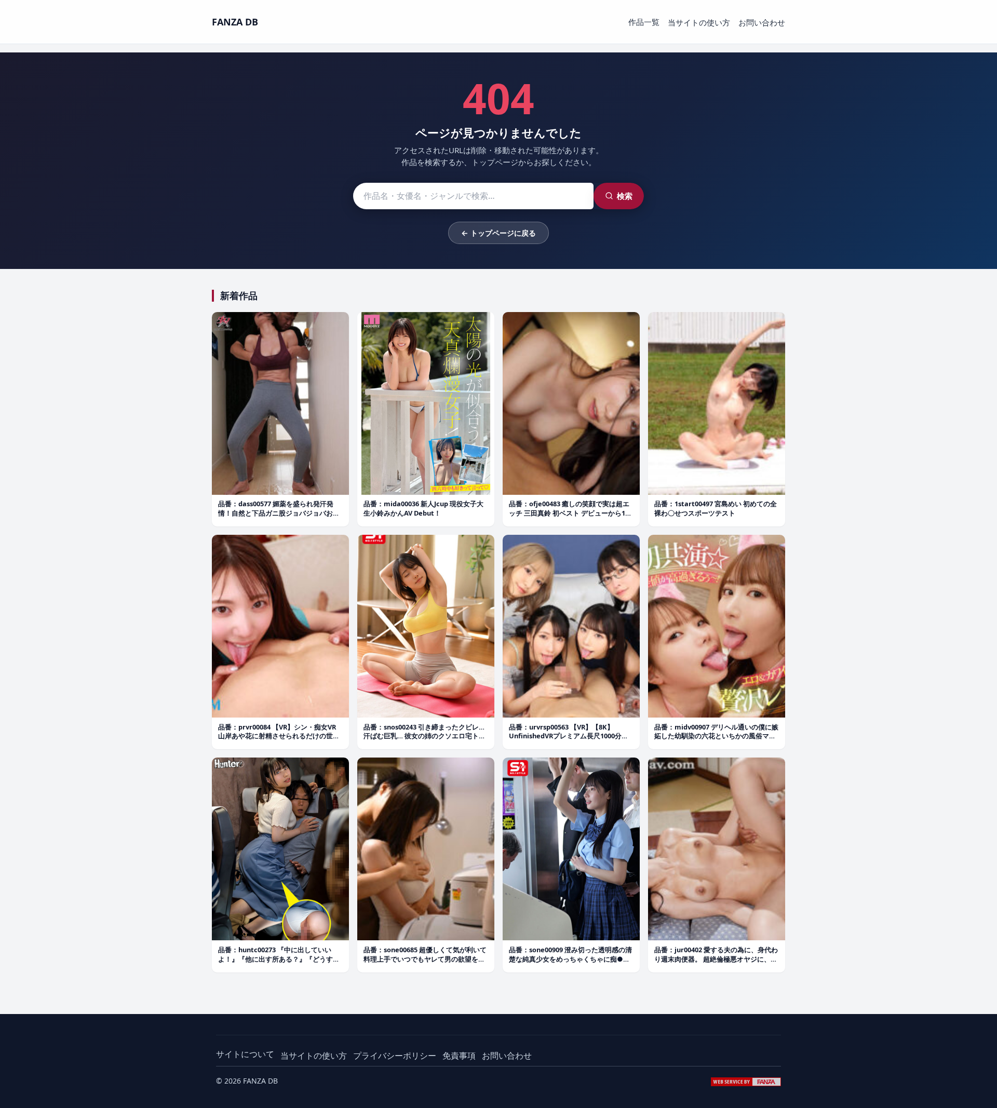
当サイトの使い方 (699, 22)
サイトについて (245, 1054)
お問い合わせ (761, 22)
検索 (624, 196)
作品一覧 (643, 22)
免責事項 (459, 1055)
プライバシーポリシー (394, 1055)
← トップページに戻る (498, 233)
